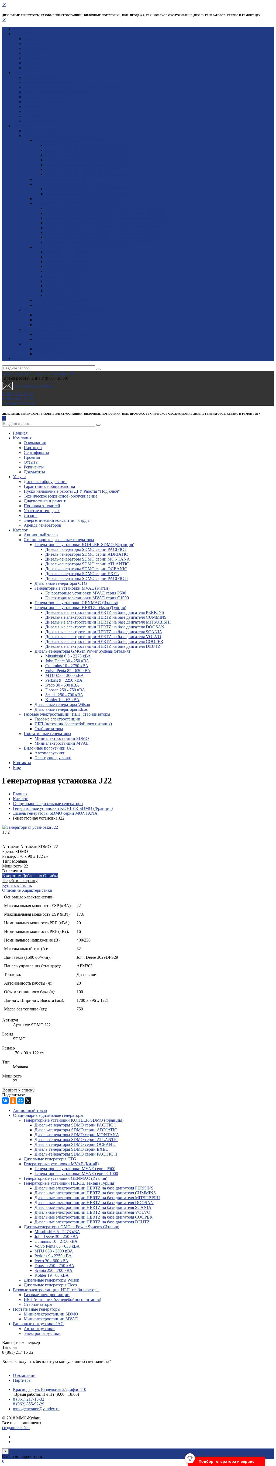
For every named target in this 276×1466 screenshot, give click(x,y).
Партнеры (33, 43)
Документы (34, 67)
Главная (20, 29)
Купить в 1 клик (17, 885)
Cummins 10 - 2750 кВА (66, 261)
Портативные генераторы (47, 329)
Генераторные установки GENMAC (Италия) (76, 198)
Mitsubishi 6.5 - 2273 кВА (68, 252)
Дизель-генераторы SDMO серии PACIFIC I (85, 145)
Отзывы (31, 58)
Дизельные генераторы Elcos (61, 305)
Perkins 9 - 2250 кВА (63, 276)
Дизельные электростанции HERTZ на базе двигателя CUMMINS (106, 213)
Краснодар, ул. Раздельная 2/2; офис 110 (38, 373)
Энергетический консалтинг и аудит (57, 116)
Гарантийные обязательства (49, 82)
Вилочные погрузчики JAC (49, 344)
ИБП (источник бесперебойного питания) (73, 319)
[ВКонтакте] (5, 1100)
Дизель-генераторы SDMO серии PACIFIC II (86, 174)
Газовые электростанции (57, 315)
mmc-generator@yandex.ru (34, 386)
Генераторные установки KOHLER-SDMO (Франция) (84, 140)
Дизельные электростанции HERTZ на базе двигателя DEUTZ (102, 242)
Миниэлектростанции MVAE (61, 339)
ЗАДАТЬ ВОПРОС (20, 1366)
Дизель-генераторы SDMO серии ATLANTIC (87, 160)
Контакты (22, 358)
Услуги (19, 72)
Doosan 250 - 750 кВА (65, 286)
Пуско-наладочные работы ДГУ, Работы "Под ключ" (72, 87)
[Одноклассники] (13, 1100)
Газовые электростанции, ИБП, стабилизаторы (67, 310)
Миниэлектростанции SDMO (61, 334)
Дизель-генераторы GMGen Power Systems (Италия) (82, 247)
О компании (35, 38)
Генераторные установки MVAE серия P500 (85, 189)
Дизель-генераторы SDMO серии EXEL (82, 169)
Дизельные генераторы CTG (60, 179)
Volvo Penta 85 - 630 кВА (68, 266)
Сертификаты (36, 48)
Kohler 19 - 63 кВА (62, 295)
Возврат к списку (18, 1090)
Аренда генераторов (42, 121)
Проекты (32, 53)
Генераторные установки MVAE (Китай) (71, 184)
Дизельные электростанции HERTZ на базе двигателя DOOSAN (104, 223)
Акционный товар (41, 130)
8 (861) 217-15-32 (17, 393)
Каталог (20, 126)
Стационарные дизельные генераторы (59, 135)
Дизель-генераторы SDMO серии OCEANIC (86, 164)
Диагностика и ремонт (44, 97)
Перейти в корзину (19, 880)
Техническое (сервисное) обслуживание (60, 92)
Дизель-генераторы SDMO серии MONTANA (87, 155)
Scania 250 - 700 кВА (64, 290)
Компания (22, 34)
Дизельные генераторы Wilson (62, 300)
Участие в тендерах (42, 106)
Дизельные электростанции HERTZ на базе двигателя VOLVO (103, 232)
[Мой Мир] (20, 1100)
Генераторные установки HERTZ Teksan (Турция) (80, 203)
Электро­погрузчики (52, 353)
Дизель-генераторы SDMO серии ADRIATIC (86, 150)
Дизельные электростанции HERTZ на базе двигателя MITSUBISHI (108, 218)
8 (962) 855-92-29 (17, 398)
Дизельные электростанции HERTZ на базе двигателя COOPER (104, 237)
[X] (28, 1100)
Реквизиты (34, 63)
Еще (17, 767)
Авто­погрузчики (49, 349)
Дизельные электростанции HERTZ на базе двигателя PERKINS (104, 208)
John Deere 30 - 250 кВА (67, 256)
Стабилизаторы (48, 324)
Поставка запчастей (42, 101)
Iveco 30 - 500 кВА (62, 281)
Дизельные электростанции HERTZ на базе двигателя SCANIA (103, 227)
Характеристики (37, 890)
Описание (11, 890)
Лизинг (30, 111)
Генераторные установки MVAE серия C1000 (87, 193)
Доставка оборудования (45, 77)
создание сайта (16, 1427)
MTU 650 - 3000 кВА (64, 271)
